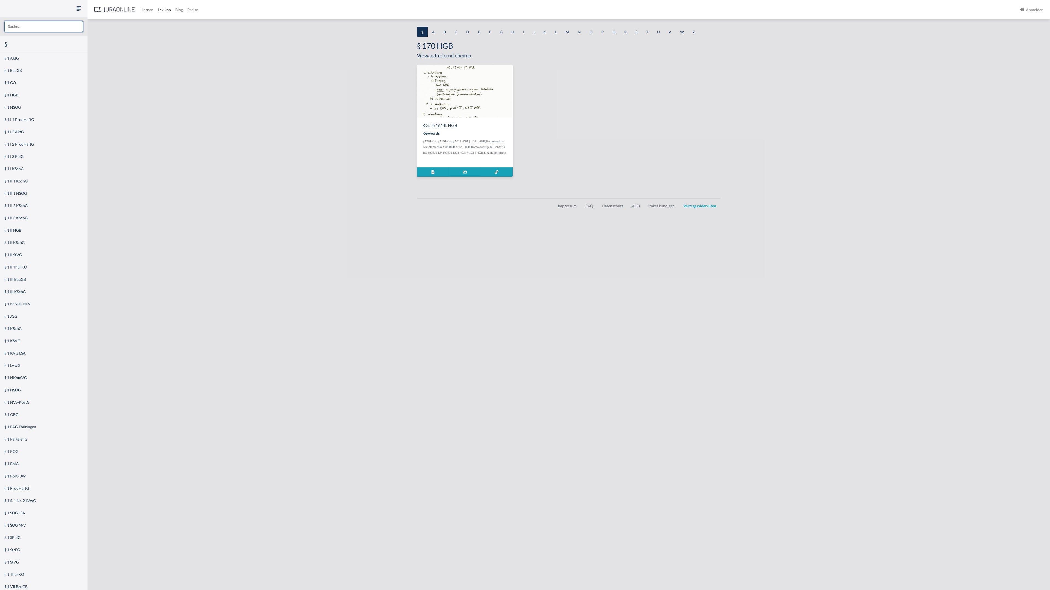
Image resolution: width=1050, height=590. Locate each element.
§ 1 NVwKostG (17, 402)
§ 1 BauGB (13, 70)
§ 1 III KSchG (15, 291)
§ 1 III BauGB (15, 279)
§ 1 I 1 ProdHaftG (19, 119)
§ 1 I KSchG (14, 168)
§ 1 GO (10, 82)
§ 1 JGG (10, 316)
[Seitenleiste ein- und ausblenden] (78, 8)
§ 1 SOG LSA (14, 513)
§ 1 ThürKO (14, 574)
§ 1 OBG (11, 414)
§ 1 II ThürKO (15, 267)
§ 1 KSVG (12, 340)
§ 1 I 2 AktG (14, 131)
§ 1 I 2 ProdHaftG (19, 144)
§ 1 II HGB (12, 230)
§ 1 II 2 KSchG (16, 205)
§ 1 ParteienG (15, 439)
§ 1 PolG (11, 463)
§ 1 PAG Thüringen (20, 426)
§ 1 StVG (11, 562)
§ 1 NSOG (12, 390)
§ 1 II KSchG (14, 242)
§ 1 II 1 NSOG (15, 193)
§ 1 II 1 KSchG (16, 181)
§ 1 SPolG (12, 537)
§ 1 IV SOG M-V (17, 304)
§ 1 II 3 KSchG (16, 218)
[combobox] (43, 26)
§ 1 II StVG (13, 254)
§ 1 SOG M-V (15, 525)
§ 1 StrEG (12, 549)
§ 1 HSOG (12, 107)
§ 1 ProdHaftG (16, 488)
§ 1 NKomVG (15, 377)
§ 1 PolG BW (15, 476)
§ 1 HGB (11, 95)
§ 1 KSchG (13, 328)
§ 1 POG (11, 451)
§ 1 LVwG (12, 365)
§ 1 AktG (11, 58)
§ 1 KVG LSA (15, 353)
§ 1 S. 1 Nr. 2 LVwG (20, 500)
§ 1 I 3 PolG (14, 156)
